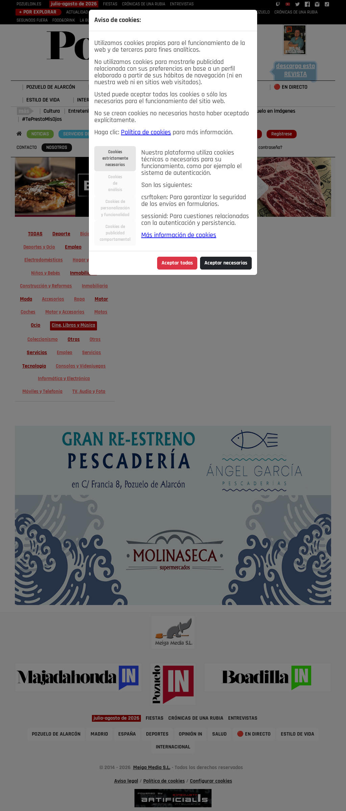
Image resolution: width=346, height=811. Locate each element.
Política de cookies (146, 132)
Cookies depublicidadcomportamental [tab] (115, 233)
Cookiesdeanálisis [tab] (115, 183)
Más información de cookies (178, 235)
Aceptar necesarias (225, 263)
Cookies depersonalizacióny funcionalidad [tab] (115, 208)
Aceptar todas (177, 263)
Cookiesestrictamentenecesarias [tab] (115, 158)
